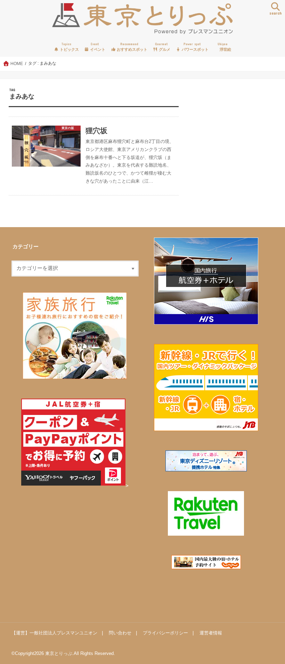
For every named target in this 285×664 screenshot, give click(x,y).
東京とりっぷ (58, 653)
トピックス (69, 46)
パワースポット (195, 46)
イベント (97, 46)
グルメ (162, 46)
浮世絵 (224, 46)
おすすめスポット (131, 46)
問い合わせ (120, 632)
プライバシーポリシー (165, 632)
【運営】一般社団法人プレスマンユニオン (54, 632)
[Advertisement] (230, 151)
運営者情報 (211, 632)
